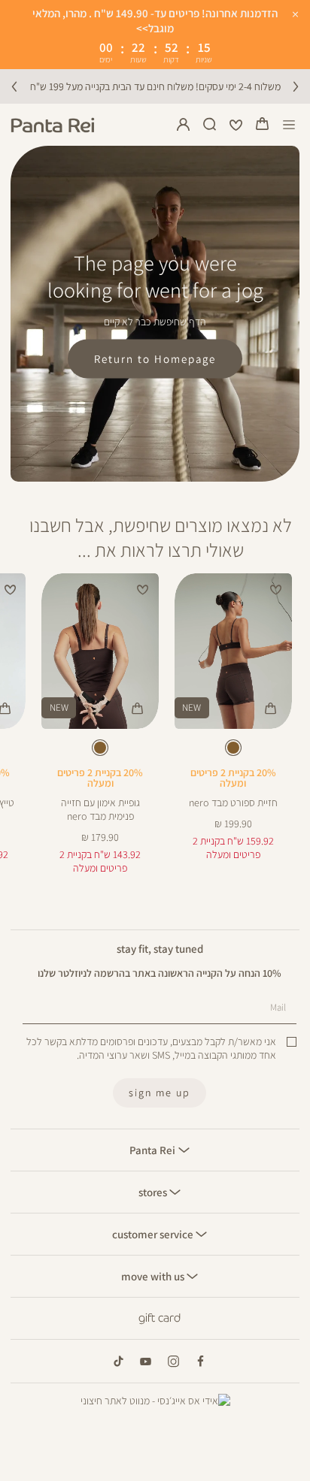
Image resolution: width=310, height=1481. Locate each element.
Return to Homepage (155, 358)
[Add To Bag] (271, 708)
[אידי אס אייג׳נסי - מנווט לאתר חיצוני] (155, 1400)
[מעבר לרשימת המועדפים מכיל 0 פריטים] (236, 124)
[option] (233, 748)
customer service (154, 1233)
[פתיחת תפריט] (289, 125)
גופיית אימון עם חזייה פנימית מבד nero (100, 809)
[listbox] (233, 750)
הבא (295, 86)
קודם (14, 86)
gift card (159, 1317)
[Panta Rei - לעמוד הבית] (53, 125)
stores (153, 1191)
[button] (262, 124)
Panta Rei (153, 1149)
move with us (154, 1275)
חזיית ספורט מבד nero (233, 802)
